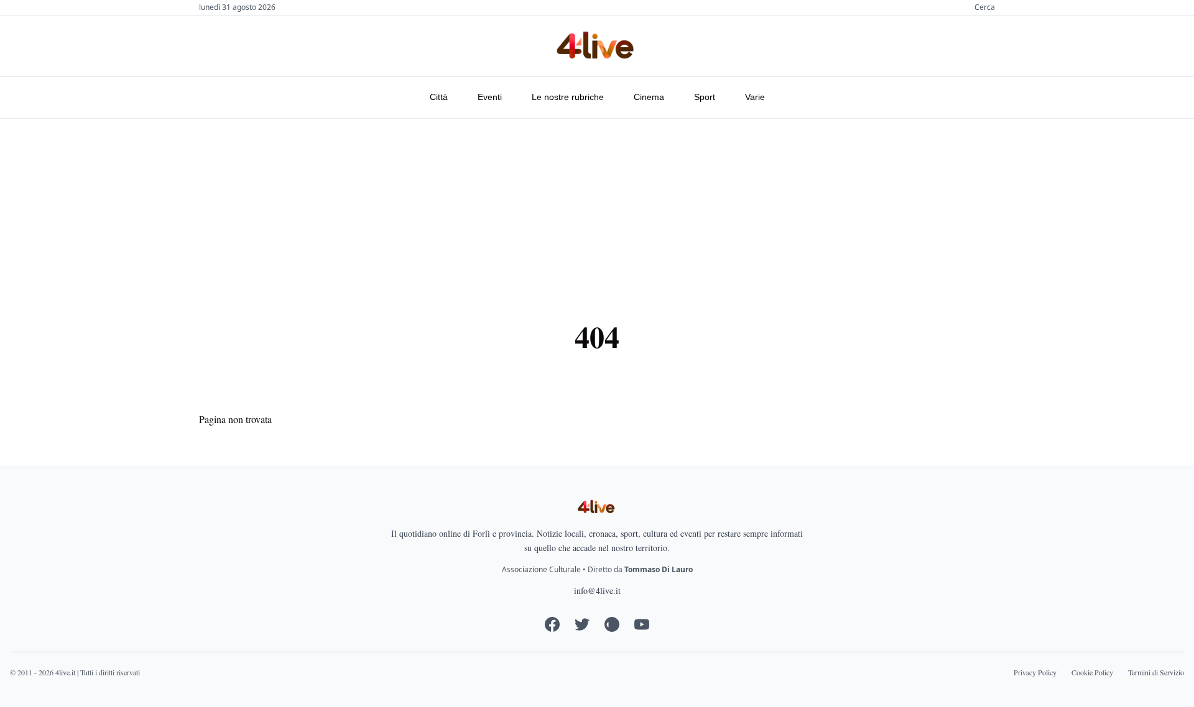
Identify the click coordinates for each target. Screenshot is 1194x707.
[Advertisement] (597, 212)
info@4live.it (597, 590)
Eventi (490, 97)
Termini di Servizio (1156, 672)
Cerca (984, 7)
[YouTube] (641, 624)
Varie (755, 97)
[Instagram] (611, 624)
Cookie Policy (1092, 672)
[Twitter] (582, 624)
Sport (704, 97)
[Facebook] (552, 624)
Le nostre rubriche (568, 97)
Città (439, 97)
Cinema (649, 97)
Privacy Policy (1035, 672)
